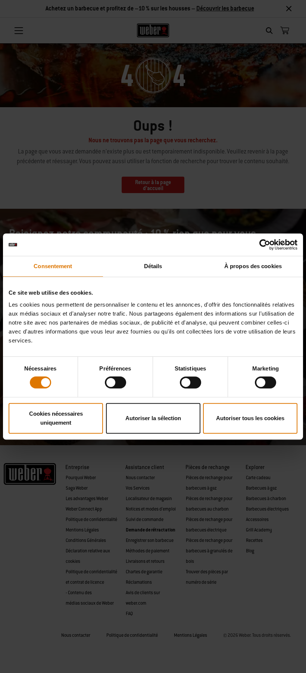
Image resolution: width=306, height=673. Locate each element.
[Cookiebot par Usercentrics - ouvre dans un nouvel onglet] (264, 244)
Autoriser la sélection (153, 418)
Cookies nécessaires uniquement (56, 418)
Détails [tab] (153, 266)
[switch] (115, 382)
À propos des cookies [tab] (253, 266)
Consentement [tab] (53, 266)
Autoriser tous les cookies (250, 418)
